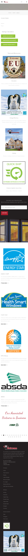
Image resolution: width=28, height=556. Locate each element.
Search (14, 12)
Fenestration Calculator (9, 40)
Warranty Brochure (6, 484)
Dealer (9, 12)
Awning (4, 492)
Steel (4, 514)
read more (4, 283)
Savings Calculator (8, 36)
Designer (5, 506)
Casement (5, 494)
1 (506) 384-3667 (6, 464)
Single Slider (5, 501)
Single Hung (5, 497)
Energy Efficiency (14, 118)
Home (4, 470)
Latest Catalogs (6, 477)
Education (14, 81)
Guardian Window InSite (9, 44)
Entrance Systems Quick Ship (14, 188)
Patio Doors (5, 518)
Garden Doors (6, 521)
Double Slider (6, 503)
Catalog (14, 153)
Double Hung (6, 499)
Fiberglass (5, 516)
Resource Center (6, 479)
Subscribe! (4, 212)
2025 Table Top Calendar (8, 486)
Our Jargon (5, 481)
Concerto (5, 508)
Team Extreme (6, 472)
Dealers (4, 475)
